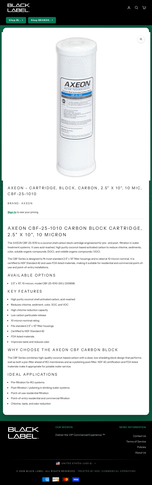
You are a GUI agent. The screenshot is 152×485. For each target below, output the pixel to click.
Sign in (12, 212)
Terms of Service (136, 441)
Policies (141, 447)
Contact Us (139, 436)
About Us (140, 452)
